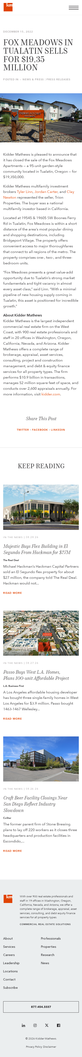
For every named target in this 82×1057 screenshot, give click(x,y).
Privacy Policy (34, 1046)
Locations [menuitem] (10, 971)
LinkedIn (58, 429)
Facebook (40, 429)
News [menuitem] (45, 963)
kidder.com (50, 394)
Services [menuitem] (9, 947)
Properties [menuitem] (48, 947)
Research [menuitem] (47, 955)
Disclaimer (49, 1046)
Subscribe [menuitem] (10, 987)
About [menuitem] (8, 938)
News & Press (33, 79)
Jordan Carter (46, 192)
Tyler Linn (25, 192)
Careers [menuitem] (9, 955)
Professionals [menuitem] (51, 938)
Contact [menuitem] (9, 979)
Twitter (23, 429)
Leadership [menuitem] (11, 963)
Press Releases (58, 79)
